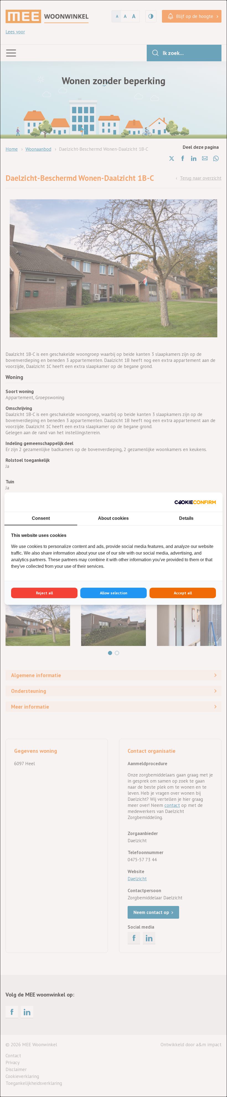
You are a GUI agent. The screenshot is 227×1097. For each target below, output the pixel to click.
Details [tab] (186, 518)
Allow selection (113, 592)
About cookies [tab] (113, 518)
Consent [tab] (41, 518)
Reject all (44, 592)
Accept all (183, 592)
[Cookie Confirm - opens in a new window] (195, 502)
